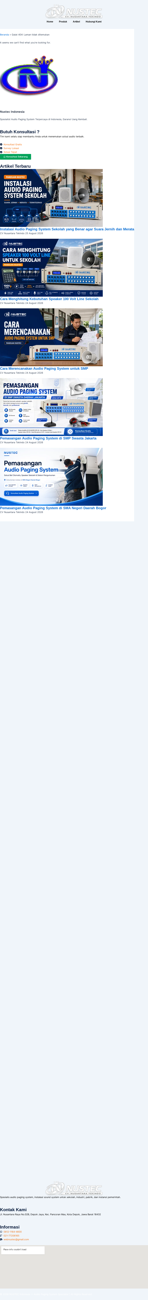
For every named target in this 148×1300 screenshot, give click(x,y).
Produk (63, 21)
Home (50, 21)
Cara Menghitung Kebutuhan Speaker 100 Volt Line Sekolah (49, 299)
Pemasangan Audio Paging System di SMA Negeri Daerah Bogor (53, 508)
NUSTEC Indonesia (20, 1294)
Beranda (4, 34)
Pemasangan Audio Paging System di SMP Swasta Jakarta (48, 438)
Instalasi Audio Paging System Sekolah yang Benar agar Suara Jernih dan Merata (67, 229)
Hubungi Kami (93, 21)
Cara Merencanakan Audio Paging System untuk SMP (44, 368)
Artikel (76, 21)
